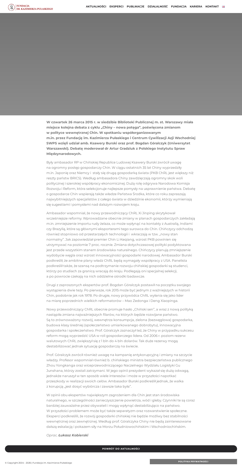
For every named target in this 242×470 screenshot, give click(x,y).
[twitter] (108, 462)
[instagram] (118, 462)
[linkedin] (124, 462)
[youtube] (113, 462)
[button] (229, 7)
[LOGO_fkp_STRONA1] (30, 4)
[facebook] (103, 462)
